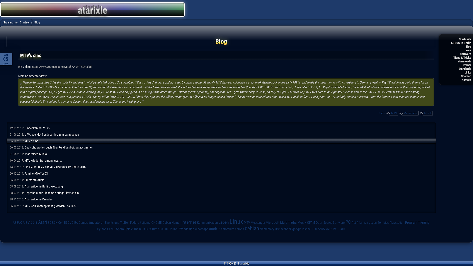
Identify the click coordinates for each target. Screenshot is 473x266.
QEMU (111, 229)
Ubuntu (173, 229)
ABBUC (17, 222)
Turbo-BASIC (160, 229)
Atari (42, 222)
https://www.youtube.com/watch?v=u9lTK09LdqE (61, 67)
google (296, 229)
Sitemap (466, 76)
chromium (227, 229)
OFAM (311, 222)
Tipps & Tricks (462, 57)
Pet (354, 222)
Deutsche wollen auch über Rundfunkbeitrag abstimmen (59, 147)
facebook (285, 229)
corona (239, 229)
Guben (166, 222)
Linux (236, 221)
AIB (25, 222)
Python (101, 229)
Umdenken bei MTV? (37, 128)
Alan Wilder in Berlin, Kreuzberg (44, 186)
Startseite (465, 39)
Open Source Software (330, 222)
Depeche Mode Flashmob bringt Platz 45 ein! (52, 193)
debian (252, 228)
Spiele (129, 229)
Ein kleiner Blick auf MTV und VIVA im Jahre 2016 (55, 167)
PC (348, 222)
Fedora (134, 222)
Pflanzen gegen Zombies (373, 222)
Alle (342, 229)
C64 (60, 222)
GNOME (156, 222)
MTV (394, 113)
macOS (320, 229)
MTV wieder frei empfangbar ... (43, 160)
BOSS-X (52, 222)
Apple (33, 222)
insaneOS (308, 229)
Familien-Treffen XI (36, 173)
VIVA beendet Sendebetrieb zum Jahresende (52, 134)
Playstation (396, 222)
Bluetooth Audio (35, 180)
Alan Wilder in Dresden (38, 199)
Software (465, 54)
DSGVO (69, 222)
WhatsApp (201, 229)
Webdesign (186, 229)
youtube (331, 229)
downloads (464, 61)
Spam (120, 229)
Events (467, 65)
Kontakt (466, 80)
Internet (188, 222)
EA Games (81, 222)
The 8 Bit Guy (142, 229)
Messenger (258, 222)
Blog (468, 46)
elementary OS (269, 229)
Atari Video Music (36, 154)
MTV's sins (31, 141)
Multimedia (411, 113)
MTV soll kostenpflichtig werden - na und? (50, 206)
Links (468, 72)
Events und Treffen (117, 222)
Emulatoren (96, 223)
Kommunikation (207, 222)
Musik (428, 113)
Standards (465, 69)
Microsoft (272, 222)
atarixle (214, 229)
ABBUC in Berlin (461, 43)
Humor (176, 222)
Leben (224, 222)
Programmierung (417, 222)
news (468, 50)
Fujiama (145, 223)
